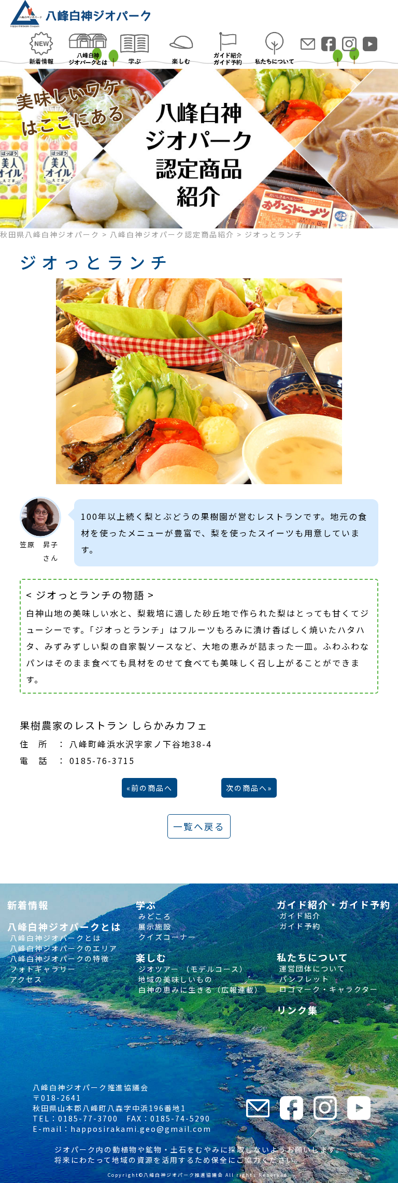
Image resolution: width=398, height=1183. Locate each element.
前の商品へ (152, 788)
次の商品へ (246, 788)
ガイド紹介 (299, 915)
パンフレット (303, 979)
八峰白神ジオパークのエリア (62, 948)
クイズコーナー (166, 937)
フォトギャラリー (41, 969)
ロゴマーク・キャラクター (327, 989)
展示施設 (154, 926)
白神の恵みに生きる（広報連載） (199, 989)
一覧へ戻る (199, 826)
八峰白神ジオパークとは (54, 938)
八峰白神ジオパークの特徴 (58, 958)
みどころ (154, 916)
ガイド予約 (299, 926)
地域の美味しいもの (174, 979)
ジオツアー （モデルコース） (192, 969)
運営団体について (311, 968)
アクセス (24, 979)
